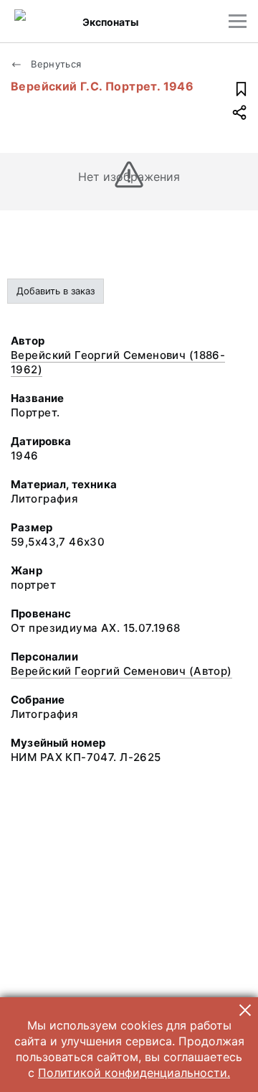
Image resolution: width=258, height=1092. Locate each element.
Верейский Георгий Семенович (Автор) (121, 671)
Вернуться (55, 64)
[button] (245, 1010)
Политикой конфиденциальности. (134, 1072)
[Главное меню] (237, 21)
